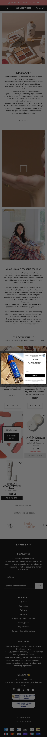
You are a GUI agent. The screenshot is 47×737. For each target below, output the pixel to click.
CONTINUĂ (34, 375)
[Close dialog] (44, 355)
